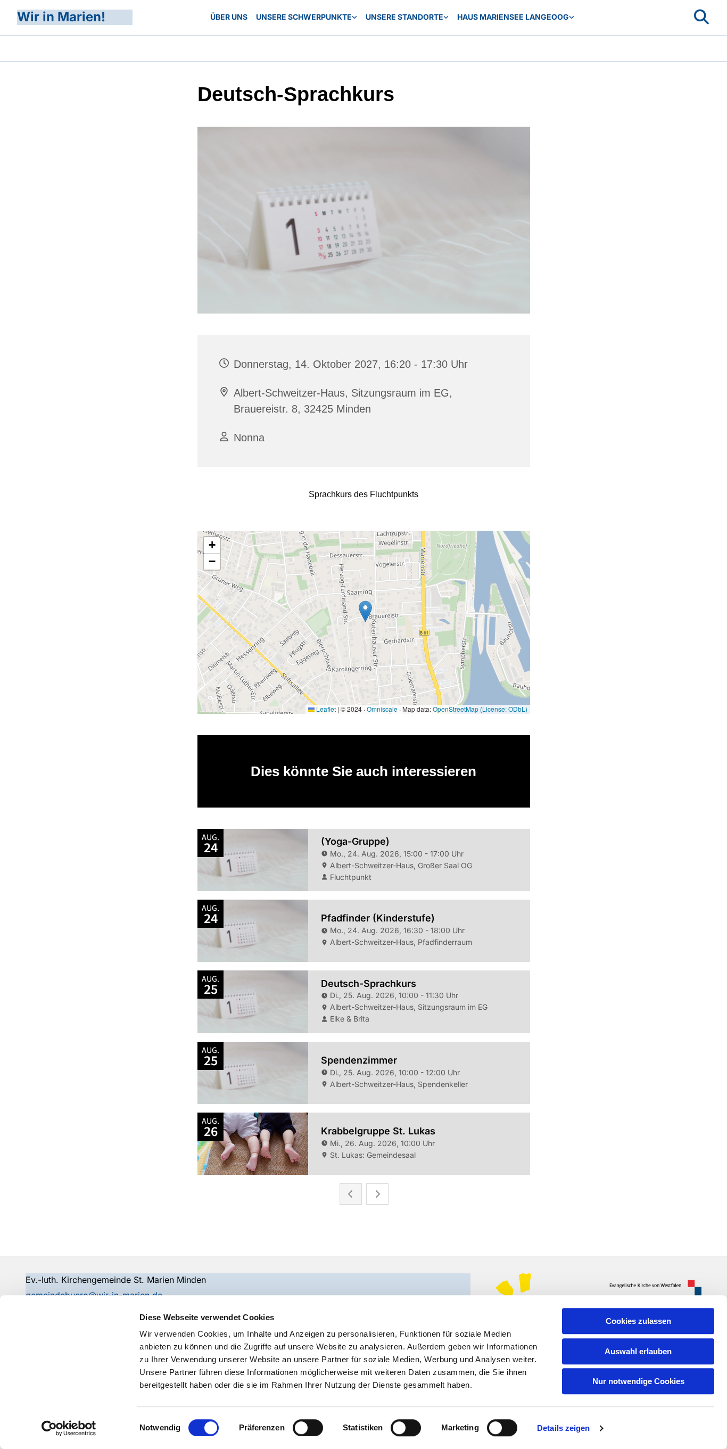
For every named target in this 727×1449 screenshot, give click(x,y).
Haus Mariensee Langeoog (513, 16)
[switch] (308, 1427)
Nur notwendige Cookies (638, 1381)
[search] (701, 17)
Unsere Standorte (404, 16)
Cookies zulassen (638, 1320)
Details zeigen (563, 1427)
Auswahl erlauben (638, 1351)
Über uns (228, 16)
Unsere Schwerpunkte (304, 16)
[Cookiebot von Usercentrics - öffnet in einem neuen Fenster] (68, 1428)
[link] (306, 17)
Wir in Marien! (61, 16)
